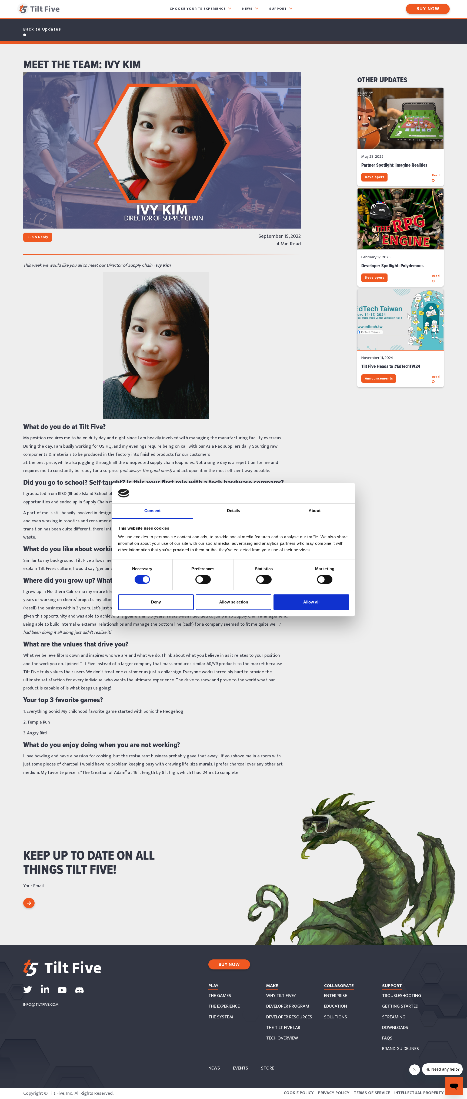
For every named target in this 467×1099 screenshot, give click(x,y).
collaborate (339, 985)
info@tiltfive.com (41, 1004)
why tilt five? (281, 995)
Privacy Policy (333, 1093)
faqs (387, 1038)
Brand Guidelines (400, 1048)
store (267, 1068)
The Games (219, 995)
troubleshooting (401, 995)
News (214, 1068)
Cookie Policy (299, 1093)
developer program (287, 1006)
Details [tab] (233, 511)
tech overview (282, 1038)
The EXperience (224, 1006)
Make (272, 985)
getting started (400, 1006)
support (392, 985)
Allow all (311, 602)
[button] (201, 9)
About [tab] (315, 511)
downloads (395, 1027)
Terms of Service (372, 1093)
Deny (156, 602)
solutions (335, 1017)
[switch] (203, 579)
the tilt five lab (283, 1027)
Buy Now (427, 9)
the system (220, 1017)
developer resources (289, 1017)
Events (240, 1068)
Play (213, 985)
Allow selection (233, 602)
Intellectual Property (419, 1093)
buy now (229, 965)
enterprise (335, 995)
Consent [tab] (152, 511)
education (335, 1006)
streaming (393, 1017)
